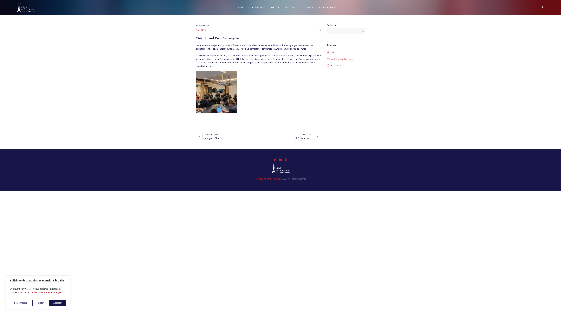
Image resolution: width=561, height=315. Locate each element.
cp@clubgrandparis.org (342, 59)
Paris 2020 (201, 30)
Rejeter (40, 302)
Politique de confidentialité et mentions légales (40, 292)
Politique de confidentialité (267, 178)
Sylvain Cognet (303, 138)
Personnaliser (20, 302)
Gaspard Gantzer (214, 138)
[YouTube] (286, 159)
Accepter (57, 302)
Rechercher (332, 25)
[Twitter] (275, 159)
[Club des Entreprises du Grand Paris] (281, 168)
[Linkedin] (280, 159)
